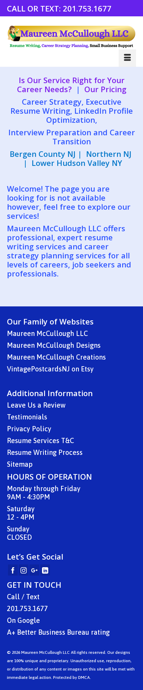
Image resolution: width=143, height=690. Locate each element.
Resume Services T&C (40, 440)
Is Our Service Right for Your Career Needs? (71, 84)
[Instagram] (23, 570)
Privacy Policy (29, 429)
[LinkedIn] (45, 570)
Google (28, 620)
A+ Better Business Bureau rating (58, 632)
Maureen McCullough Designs (54, 345)
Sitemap (20, 464)
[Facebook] (13, 570)
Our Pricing (105, 89)
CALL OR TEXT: (35, 8)
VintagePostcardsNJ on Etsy (50, 369)
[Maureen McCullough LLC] (71, 37)
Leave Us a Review (36, 405)
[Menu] (127, 58)
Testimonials (27, 417)
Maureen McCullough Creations (56, 357)
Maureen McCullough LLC (47, 333)
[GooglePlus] (34, 570)
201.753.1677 (87, 8)
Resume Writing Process (45, 452)
